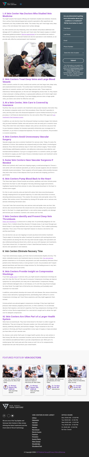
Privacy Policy (70, 69)
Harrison (35, 422)
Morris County (36, 432)
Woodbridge (36, 444)
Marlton (34, 427)
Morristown (35, 430)
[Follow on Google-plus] (8, 415)
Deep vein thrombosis (9, 221)
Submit (73, 60)
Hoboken (35, 425)
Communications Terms (76, 68)
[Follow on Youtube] (12, 415)
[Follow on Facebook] (4, 415)
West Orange (36, 441)
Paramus (35, 434)
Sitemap (62, 452)
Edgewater (35, 420)
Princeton (35, 437)
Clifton (34, 418)
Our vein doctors (48, 258)
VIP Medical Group (43, 452)
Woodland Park (37, 446)
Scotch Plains (36, 439)
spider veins (13, 277)
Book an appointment (28, 34)
